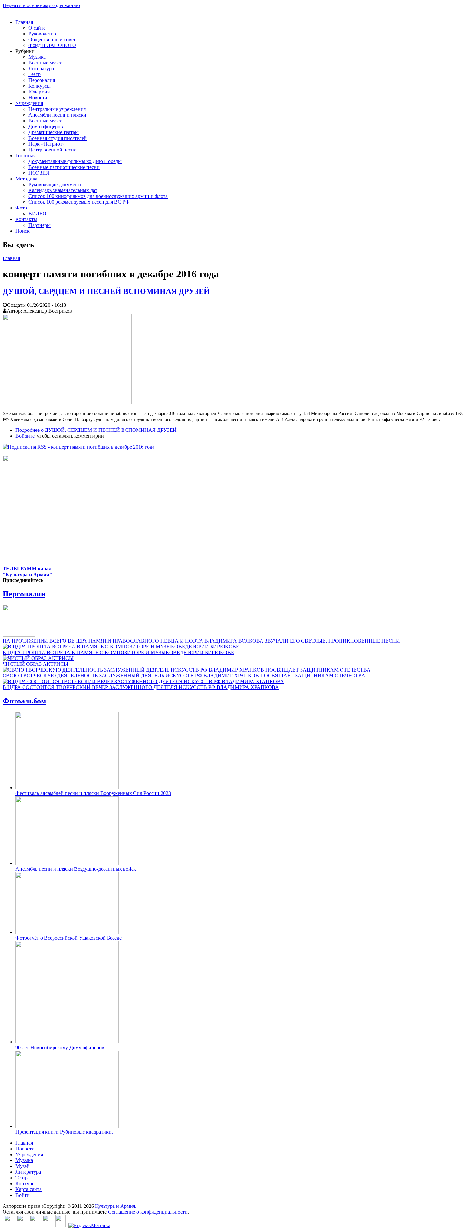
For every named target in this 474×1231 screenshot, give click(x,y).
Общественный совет (52, 39)
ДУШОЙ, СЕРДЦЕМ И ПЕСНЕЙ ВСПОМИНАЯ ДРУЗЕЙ (106, 291)
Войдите (25, 436)
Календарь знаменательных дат (62, 190)
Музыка (37, 57)
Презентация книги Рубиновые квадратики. (64, 1132)
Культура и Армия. (115, 1206)
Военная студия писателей (57, 138)
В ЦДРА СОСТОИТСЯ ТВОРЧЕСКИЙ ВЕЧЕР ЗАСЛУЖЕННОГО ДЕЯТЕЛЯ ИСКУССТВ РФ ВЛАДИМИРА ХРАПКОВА (141, 687)
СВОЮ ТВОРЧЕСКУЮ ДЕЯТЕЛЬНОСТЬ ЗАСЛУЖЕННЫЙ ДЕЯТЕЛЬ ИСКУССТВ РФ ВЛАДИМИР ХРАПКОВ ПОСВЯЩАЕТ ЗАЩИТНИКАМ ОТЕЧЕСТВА (184, 675)
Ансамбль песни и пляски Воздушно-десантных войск (75, 869)
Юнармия (39, 91)
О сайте (36, 28)
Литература (41, 68)
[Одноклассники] (34, 1225)
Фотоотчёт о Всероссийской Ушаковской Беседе (68, 938)
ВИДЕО (37, 213)
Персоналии (41, 80)
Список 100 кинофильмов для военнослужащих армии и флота (98, 196)
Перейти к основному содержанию (41, 5)
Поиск (22, 231)
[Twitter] (21, 1225)
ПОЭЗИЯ (39, 173)
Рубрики (25, 51)
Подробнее (96, 430)
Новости (37, 97)
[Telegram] (60, 1225)
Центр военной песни (52, 149)
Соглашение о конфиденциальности (148, 1212)
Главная (24, 22)
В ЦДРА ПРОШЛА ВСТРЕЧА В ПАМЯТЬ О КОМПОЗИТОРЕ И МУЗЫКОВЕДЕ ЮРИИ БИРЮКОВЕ (118, 652)
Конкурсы (39, 86)
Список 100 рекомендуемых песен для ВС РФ (79, 202)
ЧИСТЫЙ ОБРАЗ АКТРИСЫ (35, 664)
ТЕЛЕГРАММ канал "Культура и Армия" (27, 571)
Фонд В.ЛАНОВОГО (52, 45)
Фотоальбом (24, 701)
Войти (22, 1195)
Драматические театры (53, 132)
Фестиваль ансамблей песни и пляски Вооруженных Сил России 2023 (93, 793)
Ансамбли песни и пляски (57, 115)
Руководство (42, 33)
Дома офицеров (45, 126)
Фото (21, 207)
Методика (26, 178)
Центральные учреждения (57, 109)
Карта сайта (28, 1189)
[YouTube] (47, 1225)
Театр (34, 74)
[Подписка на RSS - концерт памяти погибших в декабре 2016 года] (78, 447)
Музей (22, 1166)
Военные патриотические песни (64, 167)
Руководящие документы (56, 184)
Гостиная (25, 155)
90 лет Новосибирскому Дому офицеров (59, 1047)
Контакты (26, 219)
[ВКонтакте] (9, 1225)
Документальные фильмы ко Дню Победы (75, 161)
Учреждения (29, 103)
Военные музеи (45, 62)
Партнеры (39, 225)
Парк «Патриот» (46, 144)
